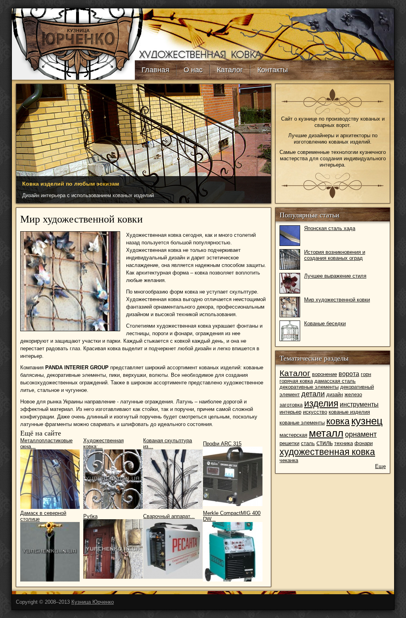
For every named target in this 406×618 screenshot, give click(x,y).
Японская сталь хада (329, 228)
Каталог (230, 70)
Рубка (90, 516)
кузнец (367, 421)
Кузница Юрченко (92, 602)
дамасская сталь (335, 381)
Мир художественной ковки (337, 300)
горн (366, 374)
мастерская (293, 435)
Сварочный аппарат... (169, 516)
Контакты (272, 70)
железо (353, 394)
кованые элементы (302, 423)
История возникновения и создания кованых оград (334, 255)
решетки (289, 443)
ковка (338, 421)
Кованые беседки (325, 323)
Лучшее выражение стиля (335, 276)
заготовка (291, 405)
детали (313, 394)
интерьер (290, 412)
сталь (308, 443)
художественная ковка (327, 452)
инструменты (359, 404)
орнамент (361, 434)
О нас (193, 70)
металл (326, 433)
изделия (321, 403)
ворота (349, 373)
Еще (380, 466)
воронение (324, 374)
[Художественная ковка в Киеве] (73, 78)
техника (343, 443)
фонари (363, 443)
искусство (315, 412)
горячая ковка (296, 381)
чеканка (289, 460)
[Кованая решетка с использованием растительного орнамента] (70, 329)
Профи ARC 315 (222, 444)
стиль (324, 443)
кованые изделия (349, 412)
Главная (155, 70)
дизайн (334, 394)
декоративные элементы (309, 387)
